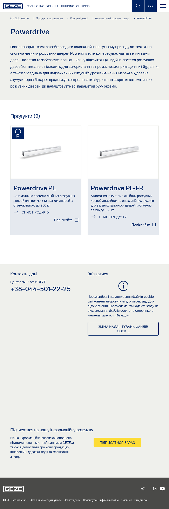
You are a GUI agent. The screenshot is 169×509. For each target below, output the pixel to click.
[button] (143, 489)
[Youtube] (162, 489)
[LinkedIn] (155, 489)
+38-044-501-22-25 (40, 288)
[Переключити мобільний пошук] (138, 6)
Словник (126, 500)
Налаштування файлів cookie (101, 500)
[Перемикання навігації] (163, 6)
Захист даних (72, 500)
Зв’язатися (98, 273)
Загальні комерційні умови (45, 500)
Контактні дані (23, 273)
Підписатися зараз (117, 442)
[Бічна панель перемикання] (150, 6)
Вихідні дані (141, 500)
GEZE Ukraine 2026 (15, 500)
